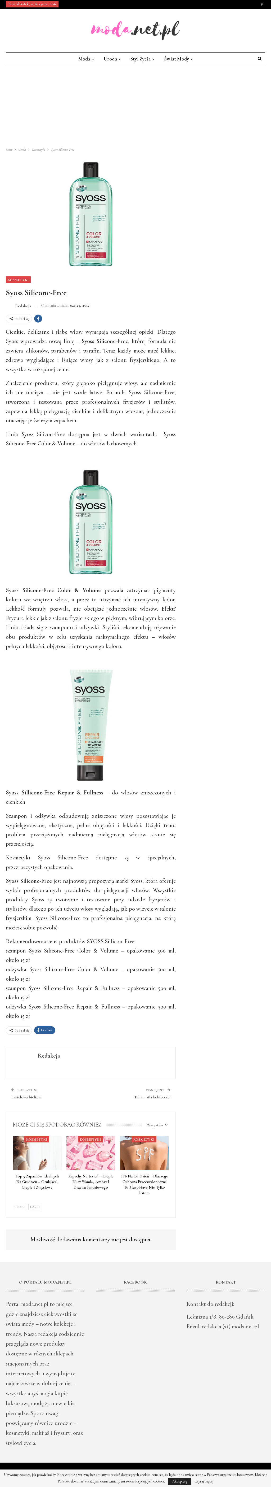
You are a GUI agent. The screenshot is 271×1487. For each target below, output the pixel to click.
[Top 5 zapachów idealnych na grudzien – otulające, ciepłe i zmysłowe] (37, 1153)
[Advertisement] (135, 105)
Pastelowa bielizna (26, 1097)
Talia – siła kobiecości (152, 1097)
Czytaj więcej (204, 1481)
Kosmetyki (18, 279)
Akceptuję (179, 1481)
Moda (84, 59)
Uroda (110, 59)
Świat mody (176, 59)
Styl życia (140, 59)
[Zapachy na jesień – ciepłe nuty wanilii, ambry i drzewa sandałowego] (90, 1153)
